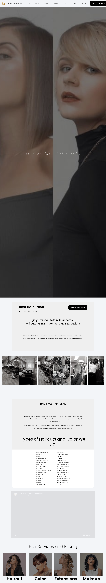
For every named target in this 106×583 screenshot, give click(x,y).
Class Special (56, 3)
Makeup (91, 579)
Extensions (65, 579)
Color (40, 579)
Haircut (14, 579)
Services (37, 3)
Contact (74, 3)
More (82, 3)
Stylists (46, 3)
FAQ (66, 3)
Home (28, 3)
